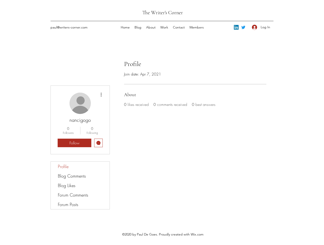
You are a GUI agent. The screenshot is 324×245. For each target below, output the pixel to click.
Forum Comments (73, 195)
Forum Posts (68, 204)
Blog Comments (72, 176)
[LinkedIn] (236, 27)
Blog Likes (66, 185)
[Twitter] (243, 27)
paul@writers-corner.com (69, 27)
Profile (63, 166)
